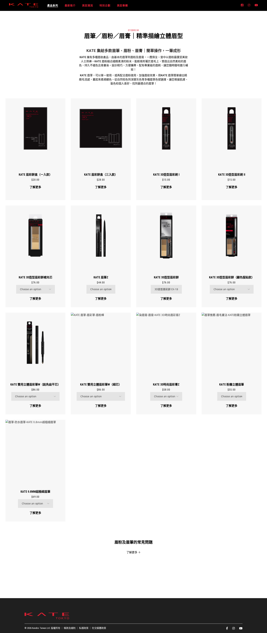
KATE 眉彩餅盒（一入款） (35, 174)
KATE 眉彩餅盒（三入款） (101, 174)
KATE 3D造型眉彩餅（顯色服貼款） (231, 277)
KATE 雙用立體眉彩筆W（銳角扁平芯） (35, 384)
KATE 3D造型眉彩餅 (166, 277)
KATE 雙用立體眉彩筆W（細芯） (101, 384)
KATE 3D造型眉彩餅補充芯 (35, 277)
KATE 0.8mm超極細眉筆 (35, 491)
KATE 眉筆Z (101, 277)
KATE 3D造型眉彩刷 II (231, 174)
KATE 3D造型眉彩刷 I (166, 174)
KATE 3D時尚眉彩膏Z (166, 384)
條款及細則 (70, 628)
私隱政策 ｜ (85, 628)
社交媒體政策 (99, 628)
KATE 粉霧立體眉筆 (231, 384)
